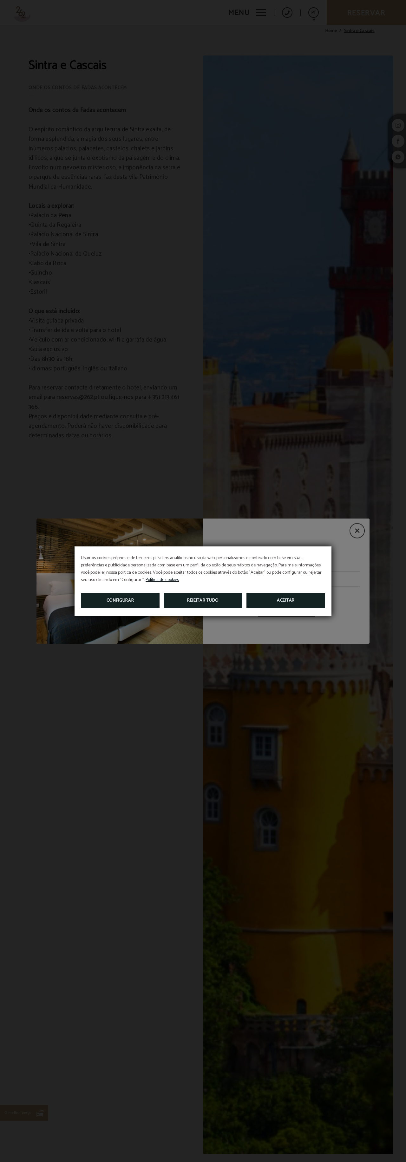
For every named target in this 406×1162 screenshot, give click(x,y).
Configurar (120, 600)
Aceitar (286, 600)
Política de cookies (162, 580)
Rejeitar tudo (203, 600)
